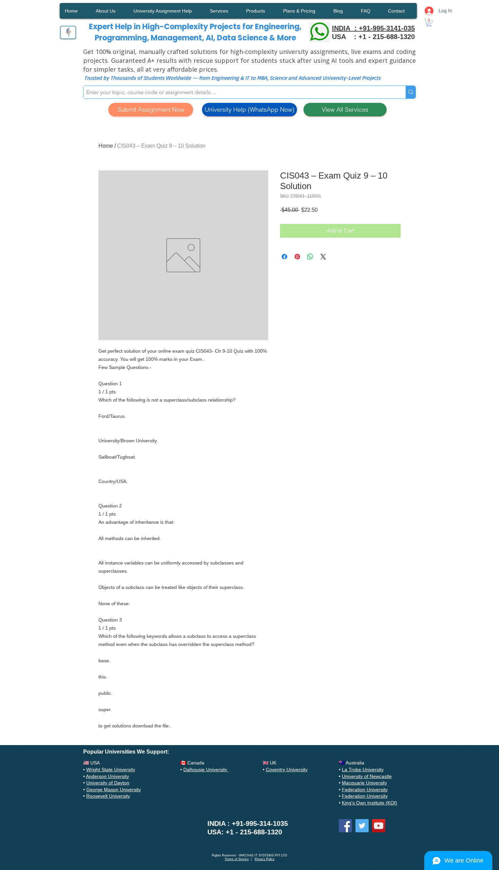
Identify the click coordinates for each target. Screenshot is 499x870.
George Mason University (113, 789)
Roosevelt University (108, 796)
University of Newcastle (367, 776)
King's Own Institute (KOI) (369, 803)
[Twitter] (362, 825)
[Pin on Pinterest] (297, 257)
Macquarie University (364, 782)
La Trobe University (363, 769)
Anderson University (107, 776)
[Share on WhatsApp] (310, 257)
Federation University (365, 789)
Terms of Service (237, 859)
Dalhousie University (205, 769)
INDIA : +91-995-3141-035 (373, 28)
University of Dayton (107, 782)
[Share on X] (323, 257)
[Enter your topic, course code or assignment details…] (410, 92)
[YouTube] (378, 825)
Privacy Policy (265, 859)
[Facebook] (345, 825)
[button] (429, 23)
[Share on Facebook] (284, 257)
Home (105, 146)
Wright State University (110, 769)
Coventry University (287, 769)
